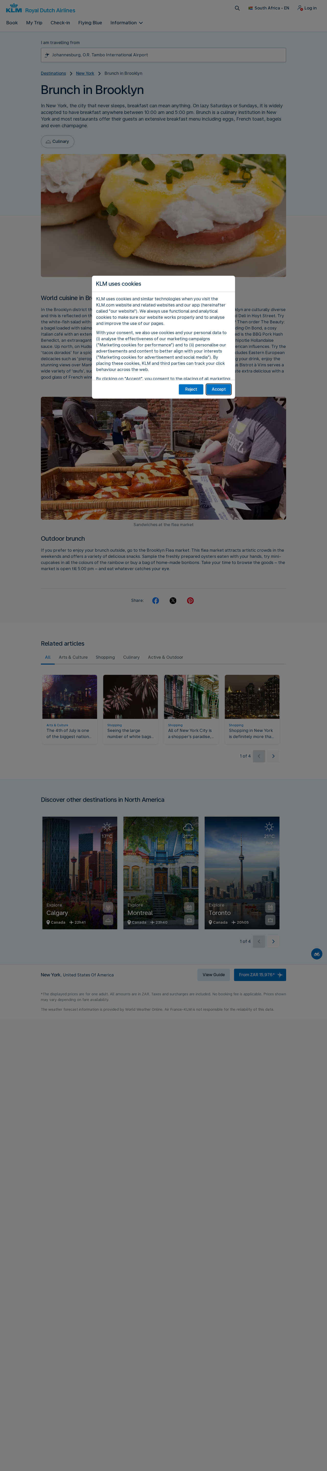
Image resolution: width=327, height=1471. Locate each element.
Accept (219, 389)
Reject (191, 389)
